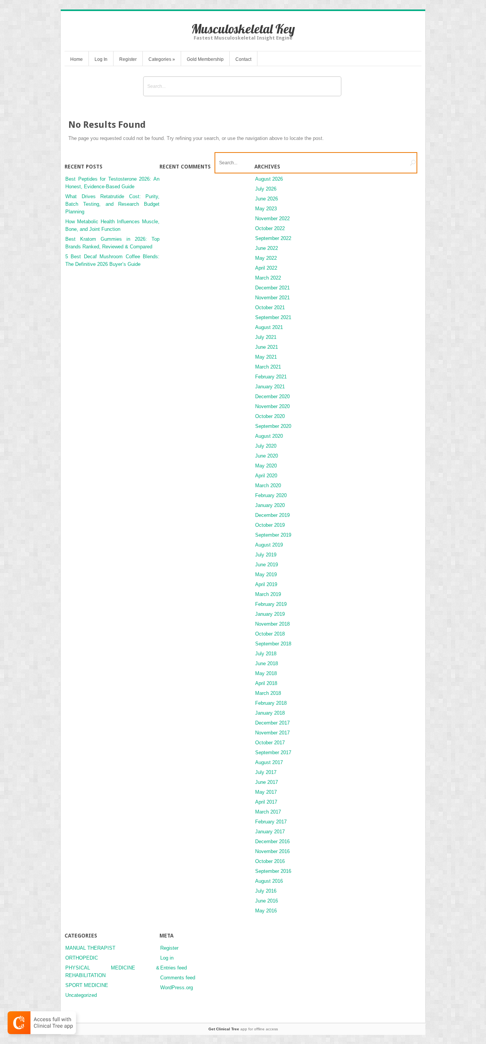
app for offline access (243, 1029)
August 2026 (269, 179)
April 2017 (266, 802)
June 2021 (266, 347)
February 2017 (271, 822)
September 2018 (273, 644)
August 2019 (269, 545)
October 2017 (270, 742)
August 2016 (269, 881)
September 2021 (273, 317)
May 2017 (266, 792)
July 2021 (265, 337)
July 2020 (265, 446)
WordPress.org (176, 987)
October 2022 (270, 228)
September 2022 (273, 238)
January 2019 (270, 614)
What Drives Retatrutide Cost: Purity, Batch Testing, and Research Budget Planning (112, 204)
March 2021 (268, 367)
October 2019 (270, 525)
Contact (243, 59)
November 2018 (272, 624)
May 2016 (266, 911)
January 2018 (270, 713)
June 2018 (266, 663)
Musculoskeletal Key (243, 29)
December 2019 (272, 515)
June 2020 (266, 456)
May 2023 (266, 208)
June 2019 (266, 564)
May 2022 (266, 258)
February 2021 (271, 377)
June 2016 (266, 901)
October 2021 (270, 307)
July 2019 (265, 555)
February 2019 (271, 604)
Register (128, 59)
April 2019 (266, 584)
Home (76, 59)
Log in (167, 958)
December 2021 (272, 288)
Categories (161, 59)
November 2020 (272, 406)
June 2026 (266, 199)
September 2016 (273, 871)
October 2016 (270, 861)
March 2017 (268, 812)
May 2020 (266, 466)
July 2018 (265, 653)
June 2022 (266, 248)
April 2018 (266, 683)
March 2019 (268, 594)
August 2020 (269, 436)
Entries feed (173, 968)
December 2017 (272, 723)
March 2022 (268, 278)
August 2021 (269, 327)
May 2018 (266, 673)
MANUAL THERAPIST (90, 948)
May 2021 (266, 357)
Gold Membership (205, 59)
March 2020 (268, 485)
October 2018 (270, 634)
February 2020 (271, 495)
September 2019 (273, 535)
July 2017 (265, 772)
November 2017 (272, 733)
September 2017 (273, 752)
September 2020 (273, 426)
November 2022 (272, 218)
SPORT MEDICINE (86, 985)
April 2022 (266, 268)
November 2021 (272, 297)
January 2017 (270, 831)
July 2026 (265, 189)
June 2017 (266, 782)
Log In (101, 59)
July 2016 (265, 891)
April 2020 (266, 475)
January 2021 (270, 386)
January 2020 (270, 505)
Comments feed (177, 977)
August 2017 (269, 762)
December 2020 (272, 396)
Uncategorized (81, 995)
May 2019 (266, 574)
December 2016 (272, 841)
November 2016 (272, 851)
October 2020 (270, 416)
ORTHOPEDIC (81, 958)
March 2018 (268, 693)
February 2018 (271, 703)
